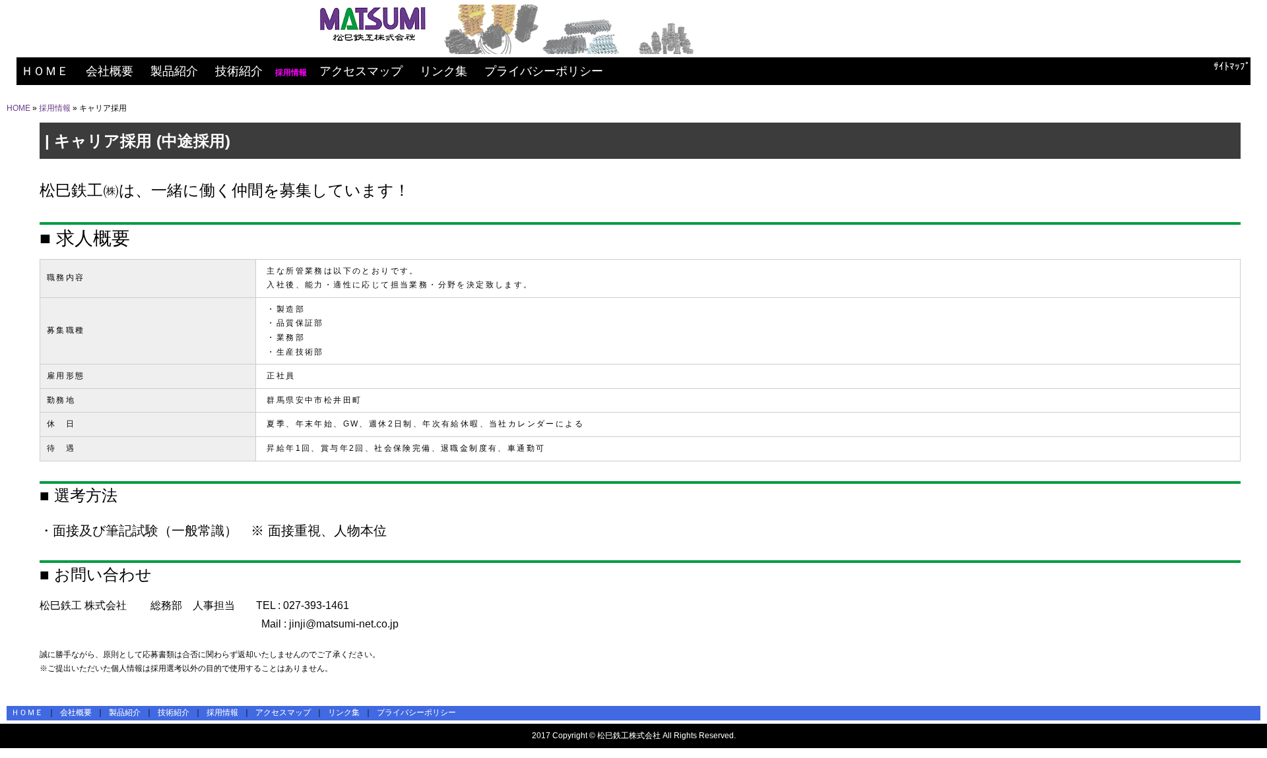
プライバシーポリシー (543, 71)
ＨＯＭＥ (45, 71)
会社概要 (109, 71)
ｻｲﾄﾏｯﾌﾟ (1232, 66)
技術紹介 (239, 71)
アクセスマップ (361, 71)
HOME (18, 108)
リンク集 (443, 71)
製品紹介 (174, 71)
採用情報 (55, 108)
